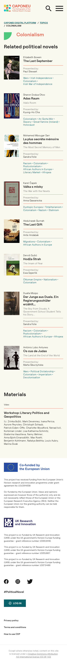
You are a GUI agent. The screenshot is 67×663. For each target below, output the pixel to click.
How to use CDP (12, 634)
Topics (44, 23)
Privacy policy (11, 620)
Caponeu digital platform (20, 23)
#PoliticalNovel (14, 591)
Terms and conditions (15, 627)
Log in (17, 603)
